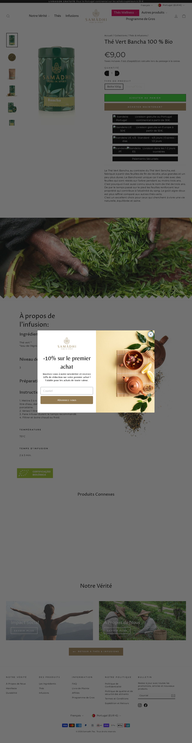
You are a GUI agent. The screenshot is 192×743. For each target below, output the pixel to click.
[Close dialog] (150, 334)
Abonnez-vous (66, 400)
